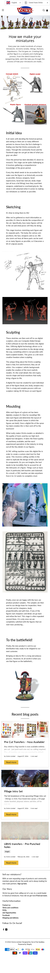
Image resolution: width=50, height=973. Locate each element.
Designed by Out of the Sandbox (33, 942)
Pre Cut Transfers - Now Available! (24, 742)
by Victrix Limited (9, 756)
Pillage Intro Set (13, 791)
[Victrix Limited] (25, 10)
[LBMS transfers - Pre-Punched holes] (25, 831)
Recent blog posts (25, 714)
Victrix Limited (16, 942)
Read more (11, 762)
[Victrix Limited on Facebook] (3, 930)
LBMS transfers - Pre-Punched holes (22, 845)
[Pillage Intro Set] (25, 778)
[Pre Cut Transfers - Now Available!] (25, 729)
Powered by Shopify (25, 944)
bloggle (7, 851)
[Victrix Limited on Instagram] (6, 930)
